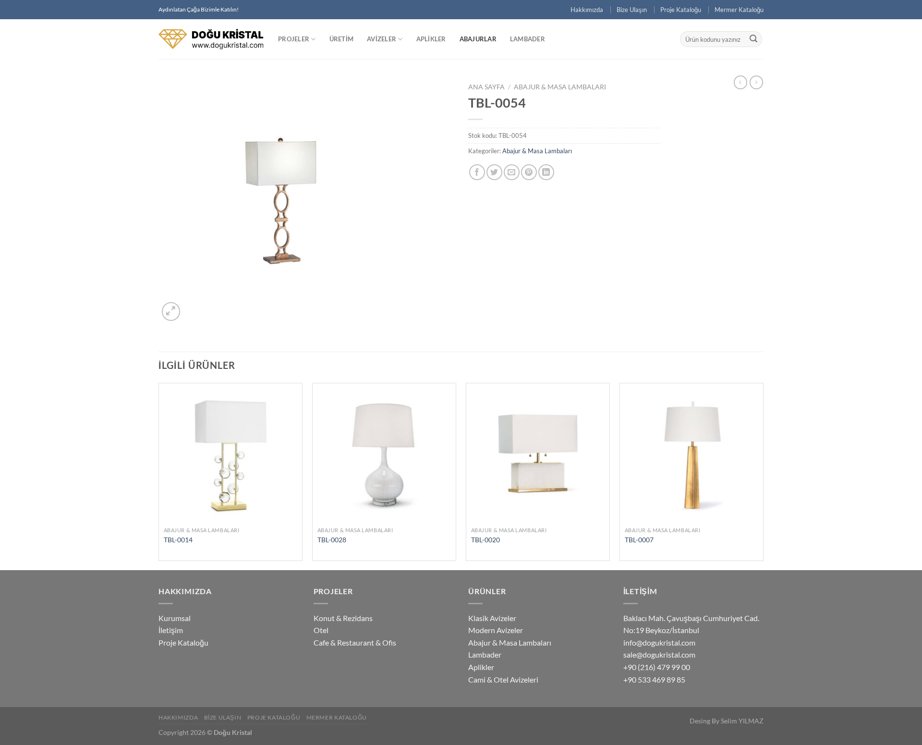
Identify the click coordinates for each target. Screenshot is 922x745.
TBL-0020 (485, 540)
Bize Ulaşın (632, 9)
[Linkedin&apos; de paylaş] (546, 172)
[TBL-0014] (230, 455)
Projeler (293, 39)
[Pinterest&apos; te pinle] (529, 172)
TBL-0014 (178, 540)
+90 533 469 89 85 (654, 679)
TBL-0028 (331, 540)
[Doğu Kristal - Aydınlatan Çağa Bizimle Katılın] (211, 39)
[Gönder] (753, 39)
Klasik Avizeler (492, 618)
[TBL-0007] (691, 455)
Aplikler (431, 39)
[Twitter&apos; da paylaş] (494, 172)
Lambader (527, 39)
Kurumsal (174, 618)
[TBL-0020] (538, 455)
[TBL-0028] (384, 455)
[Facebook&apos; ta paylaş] (477, 172)
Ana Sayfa (486, 87)
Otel (321, 630)
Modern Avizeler (495, 630)
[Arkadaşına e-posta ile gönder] (512, 172)
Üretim (341, 39)
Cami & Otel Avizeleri (503, 679)
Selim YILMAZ (742, 721)
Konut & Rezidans (343, 618)
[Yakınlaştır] (171, 311)
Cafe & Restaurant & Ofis (355, 642)
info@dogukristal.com (659, 642)
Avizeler (381, 39)
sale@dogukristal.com (659, 654)
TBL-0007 (639, 540)
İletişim (170, 630)
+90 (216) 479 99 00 (656, 667)
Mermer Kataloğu (739, 9)
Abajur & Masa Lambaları (560, 87)
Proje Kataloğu (680, 9)
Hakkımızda (586, 9)
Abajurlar (478, 39)
